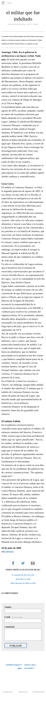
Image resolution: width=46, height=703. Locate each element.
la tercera (8, 551)
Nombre (8, 607)
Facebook (13, 563)
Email (33, 563)
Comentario (9, 627)
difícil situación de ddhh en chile (23, 583)
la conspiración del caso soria (23, 575)
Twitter (23, 563)
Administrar (38, 692)
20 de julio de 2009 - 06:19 (19, 24)
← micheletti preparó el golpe (13, 666)
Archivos (23, 692)
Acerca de (8, 692)
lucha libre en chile (23, 579)
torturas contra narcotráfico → (30, 666)
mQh (9, 3)
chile (35, 24)
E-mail (14, 617)
